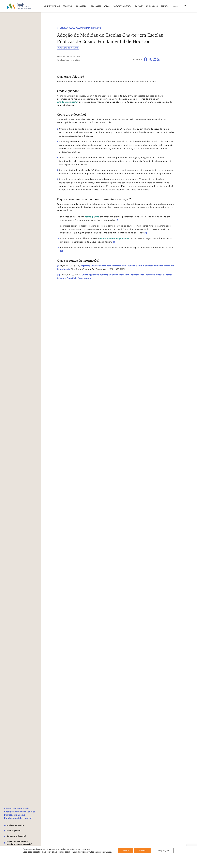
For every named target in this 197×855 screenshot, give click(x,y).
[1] (117, 220)
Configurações (162, 850)
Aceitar (125, 850)
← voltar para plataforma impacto (79, 28)
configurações (104, 852)
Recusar (142, 850)
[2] (61, 251)
